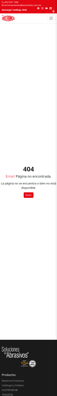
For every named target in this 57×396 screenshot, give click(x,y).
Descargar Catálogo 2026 (14, 9)
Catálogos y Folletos (13, 385)
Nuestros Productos (13, 380)
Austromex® (10, 390)
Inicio (29, 195)
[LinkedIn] (51, 8)
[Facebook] (38, 8)
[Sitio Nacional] (53, 11)
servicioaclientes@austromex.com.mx (22, 5)
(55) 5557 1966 (11, 2)
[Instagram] (42, 8)
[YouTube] (46, 8)
